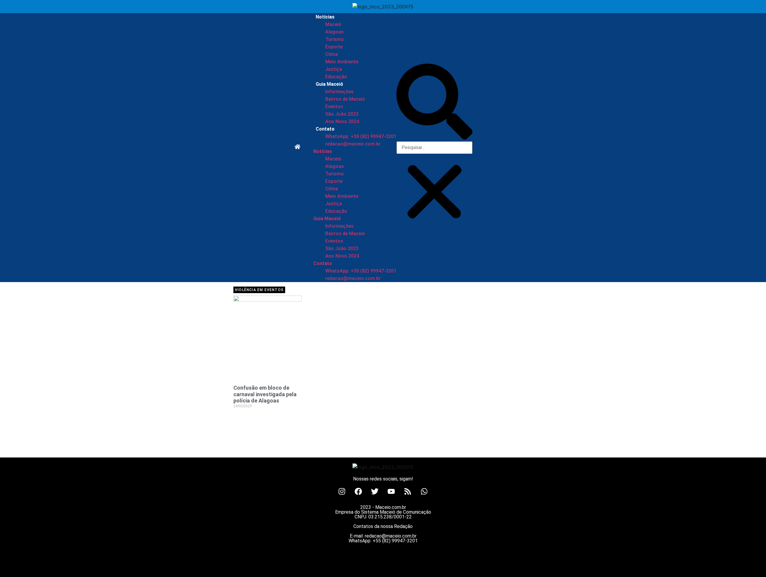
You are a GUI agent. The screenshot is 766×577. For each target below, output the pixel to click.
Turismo (334, 39)
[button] (434, 102)
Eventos (334, 106)
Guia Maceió (329, 84)
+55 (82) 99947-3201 (395, 541)
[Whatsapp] (424, 491)
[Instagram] (342, 491)
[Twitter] (374, 491)
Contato (325, 129)
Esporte (334, 47)
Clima (331, 54)
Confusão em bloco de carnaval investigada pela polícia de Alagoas (265, 394)
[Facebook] (358, 491)
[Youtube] (391, 491)
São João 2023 (341, 114)
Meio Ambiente (341, 62)
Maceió (333, 24)
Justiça (333, 69)
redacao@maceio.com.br (353, 144)
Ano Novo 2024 (342, 121)
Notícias (325, 17)
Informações (339, 91)
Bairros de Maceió (345, 99)
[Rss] (407, 491)
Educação (336, 76)
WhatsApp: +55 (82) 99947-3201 (360, 136)
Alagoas (334, 32)
